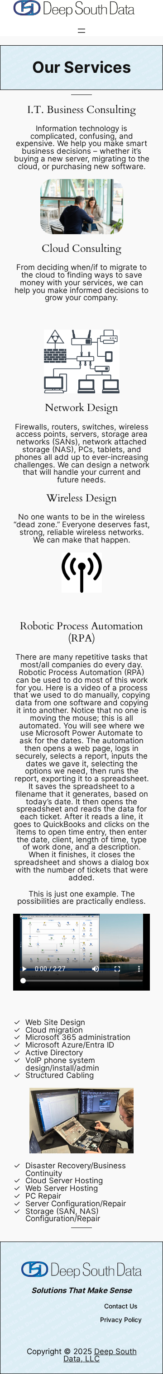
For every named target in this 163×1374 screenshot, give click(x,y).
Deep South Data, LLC (100, 1355)
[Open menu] (81, 30)
